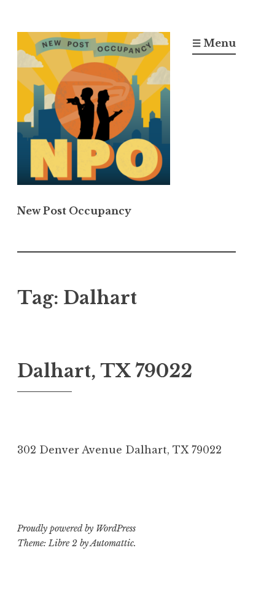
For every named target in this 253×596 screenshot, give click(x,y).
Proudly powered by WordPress (76, 528)
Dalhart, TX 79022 (104, 371)
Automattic (112, 543)
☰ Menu (214, 43)
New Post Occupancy (74, 211)
